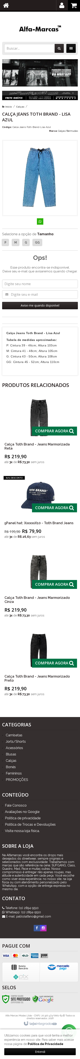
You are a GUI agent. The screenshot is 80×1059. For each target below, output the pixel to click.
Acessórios (14, 748)
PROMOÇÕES (17, 780)
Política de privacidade (23, 818)
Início (8, 106)
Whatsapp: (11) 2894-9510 (23, 912)
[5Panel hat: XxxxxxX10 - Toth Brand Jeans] (39, 508)
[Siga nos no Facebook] (37, 928)
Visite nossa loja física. (22, 831)
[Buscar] (59, 48)
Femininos (14, 773)
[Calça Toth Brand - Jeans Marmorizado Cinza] (39, 585)
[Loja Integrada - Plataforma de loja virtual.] (40, 1024)
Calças (20, 106)
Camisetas (14, 735)
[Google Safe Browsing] (43, 998)
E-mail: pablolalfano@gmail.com (28, 916)
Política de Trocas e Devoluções (30, 824)
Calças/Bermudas (68, 131)
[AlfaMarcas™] (40, 29)
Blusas (11, 754)
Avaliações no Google (22, 812)
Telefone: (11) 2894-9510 (21, 908)
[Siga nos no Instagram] (43, 928)
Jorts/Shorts (16, 742)
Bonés (11, 767)
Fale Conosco (16, 805)
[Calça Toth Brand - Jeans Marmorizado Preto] (39, 664)
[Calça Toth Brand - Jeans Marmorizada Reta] (39, 432)
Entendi (40, 1052)
